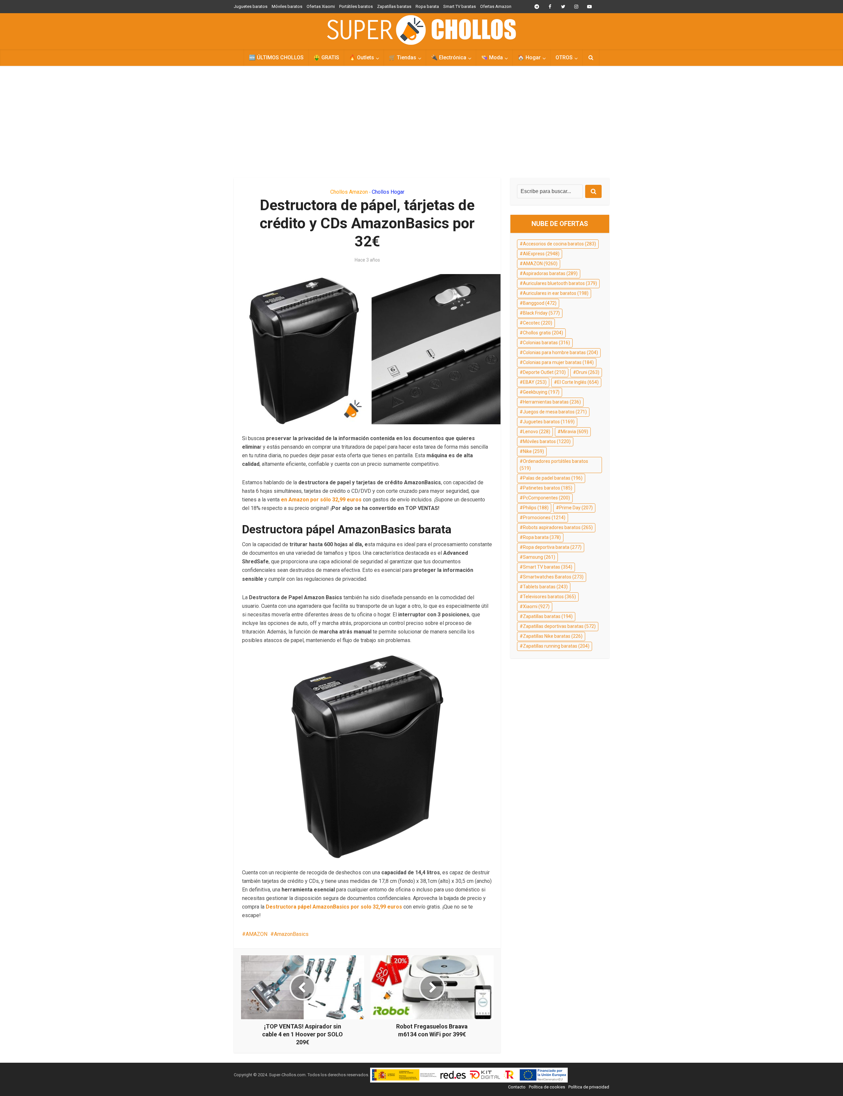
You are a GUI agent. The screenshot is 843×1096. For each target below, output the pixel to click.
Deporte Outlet (544, 372)
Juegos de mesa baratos (555, 411)
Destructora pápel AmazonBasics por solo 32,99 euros (334, 907)
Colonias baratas (546, 342)
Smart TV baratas (459, 6)
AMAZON (256, 934)
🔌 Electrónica (448, 57)
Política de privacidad (588, 1086)
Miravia (574, 431)
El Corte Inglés (578, 382)
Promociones (544, 517)
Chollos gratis (543, 332)
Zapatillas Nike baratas (553, 636)
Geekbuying (541, 392)
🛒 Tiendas (402, 57)
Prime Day (576, 507)
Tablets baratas (545, 586)
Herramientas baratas (552, 402)
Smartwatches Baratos (553, 576)
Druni (587, 372)
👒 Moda (492, 57)
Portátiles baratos (356, 6)
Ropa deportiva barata (552, 547)
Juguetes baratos (250, 6)
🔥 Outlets (361, 57)
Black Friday (541, 313)
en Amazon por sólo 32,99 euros (321, 499)
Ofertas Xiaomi (321, 6)
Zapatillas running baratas (556, 646)
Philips (536, 507)
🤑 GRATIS (326, 57)
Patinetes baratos (547, 488)
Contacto (517, 1086)
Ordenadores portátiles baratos (554, 465)
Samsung (539, 557)
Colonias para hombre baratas (560, 352)
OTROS (564, 57)
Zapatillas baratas (394, 6)
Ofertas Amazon (495, 6)
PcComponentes (546, 497)
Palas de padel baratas (553, 478)
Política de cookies (547, 1086)
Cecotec (537, 322)
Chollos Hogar (388, 192)
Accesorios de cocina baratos (559, 243)
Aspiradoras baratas (550, 273)
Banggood (540, 303)
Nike (533, 451)
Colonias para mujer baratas (558, 362)
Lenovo (536, 431)
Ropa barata (427, 6)
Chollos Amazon (349, 192)
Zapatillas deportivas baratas (559, 626)
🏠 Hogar (529, 57)
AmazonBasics (291, 934)
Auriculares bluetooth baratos (560, 283)
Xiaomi (536, 606)
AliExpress (541, 253)
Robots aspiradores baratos (558, 527)
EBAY (535, 382)
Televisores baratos (549, 596)
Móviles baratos (287, 6)
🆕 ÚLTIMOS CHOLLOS (276, 57)
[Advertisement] (421, 122)
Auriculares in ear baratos (555, 293)
